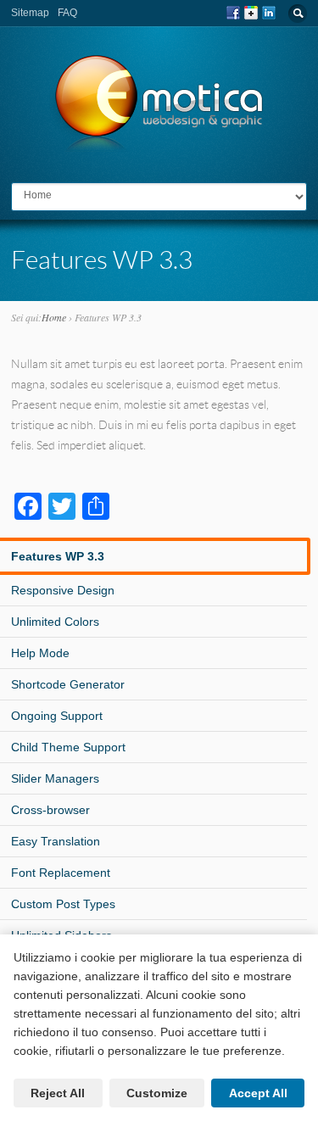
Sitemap (30, 13)
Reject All (58, 1093)
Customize (156, 1093)
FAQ (67, 13)
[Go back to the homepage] (159, 143)
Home (54, 317)
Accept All (258, 1093)
